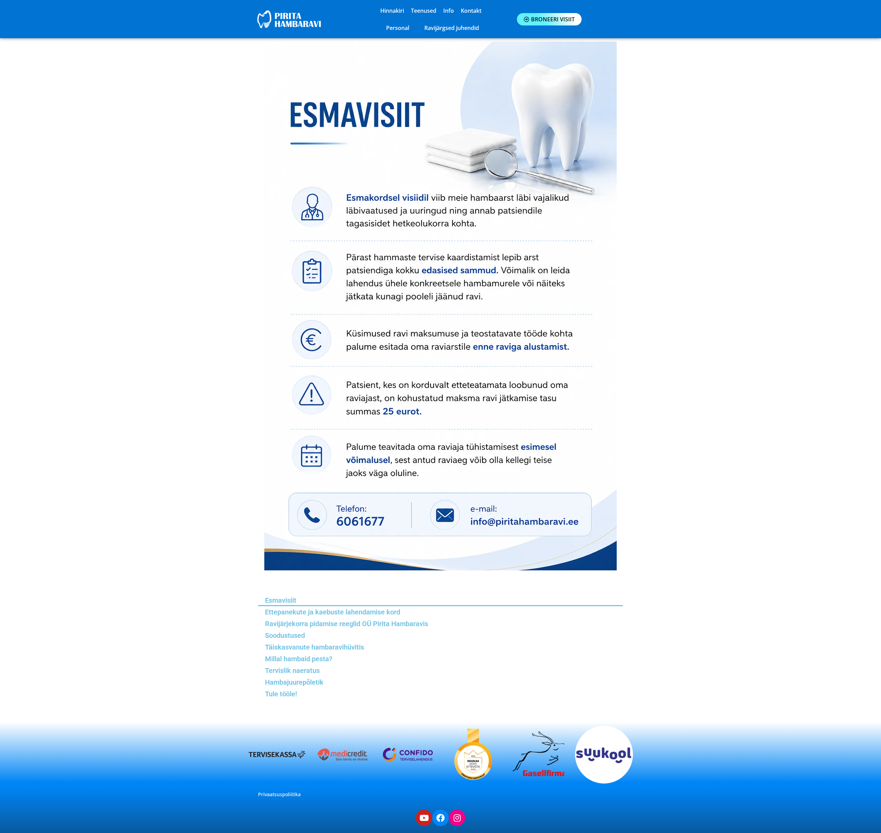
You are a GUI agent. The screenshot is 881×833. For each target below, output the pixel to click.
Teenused (423, 10)
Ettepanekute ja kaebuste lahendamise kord (332, 612)
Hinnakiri (392, 10)
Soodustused (285, 635)
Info (448, 10)
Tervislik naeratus (292, 670)
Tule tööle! (281, 694)
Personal (397, 28)
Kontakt (471, 10)
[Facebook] (440, 818)
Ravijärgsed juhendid (451, 28)
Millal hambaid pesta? (298, 659)
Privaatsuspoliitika (279, 794)
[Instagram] (457, 818)
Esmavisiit (280, 600)
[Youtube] (424, 818)
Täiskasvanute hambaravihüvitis (314, 647)
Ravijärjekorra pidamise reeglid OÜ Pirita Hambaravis (346, 624)
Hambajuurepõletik (294, 682)
